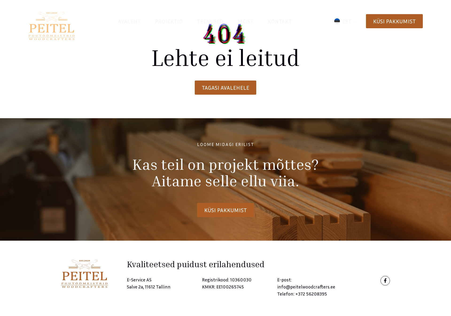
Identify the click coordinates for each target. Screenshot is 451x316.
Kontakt (280, 21)
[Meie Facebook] (385, 280)
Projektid (169, 21)
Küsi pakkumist (394, 21)
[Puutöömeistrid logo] (51, 26)
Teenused (210, 21)
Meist (245, 21)
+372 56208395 (311, 293)
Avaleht (129, 21)
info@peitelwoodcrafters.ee (306, 286)
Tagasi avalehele (225, 87)
